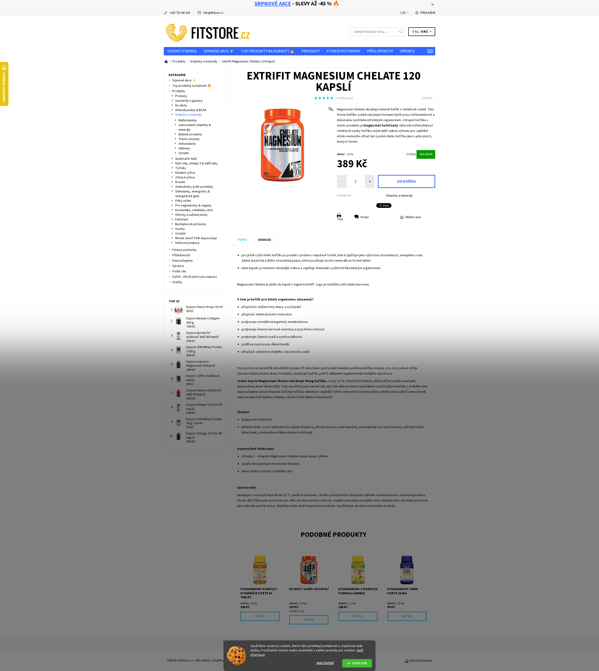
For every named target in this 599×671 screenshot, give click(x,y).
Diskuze (264, 240)
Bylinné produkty (190, 134)
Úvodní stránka (182, 51)
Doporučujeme (182, 260)
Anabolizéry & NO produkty (194, 186)
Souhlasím (359, 663)
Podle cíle (179, 271)
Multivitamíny (188, 120)
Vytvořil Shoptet (420, 660)
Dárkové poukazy (187, 243)
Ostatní (184, 153)
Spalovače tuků (186, 158)
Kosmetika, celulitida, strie (194, 210)
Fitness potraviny (343, 51)
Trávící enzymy (189, 139)
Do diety (181, 105)
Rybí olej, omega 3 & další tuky (196, 163)
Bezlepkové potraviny (190, 224)
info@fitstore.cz (213, 13)
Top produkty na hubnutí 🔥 (267, 51)
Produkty (310, 51)
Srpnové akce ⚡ (219, 51)
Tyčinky (180, 168)
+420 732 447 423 (179, 13)
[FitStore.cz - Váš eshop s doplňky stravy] (208, 31)
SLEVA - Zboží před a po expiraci (194, 276)
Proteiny (181, 96)
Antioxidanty (187, 143)
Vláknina (184, 148)
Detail (260, 616)
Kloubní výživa (185, 172)
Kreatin (180, 182)
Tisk (340, 219)
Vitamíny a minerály (399, 195)
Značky (177, 282)
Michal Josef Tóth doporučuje (196, 238)
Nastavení (325, 663)
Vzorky (180, 229)
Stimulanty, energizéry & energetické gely (192, 193)
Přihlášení (427, 13)
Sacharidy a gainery (189, 100)
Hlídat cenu (413, 217)
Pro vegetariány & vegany (193, 205)
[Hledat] (401, 31)
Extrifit (426, 98)
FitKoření (181, 219)
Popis (242, 240)
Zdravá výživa (185, 177)
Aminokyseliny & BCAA (190, 110)
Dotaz (365, 217)
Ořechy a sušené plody (191, 215)
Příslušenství (380, 51)
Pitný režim (183, 200)
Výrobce (407, 51)
